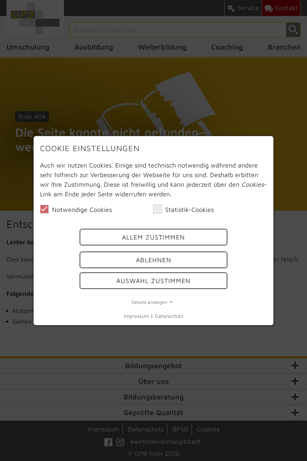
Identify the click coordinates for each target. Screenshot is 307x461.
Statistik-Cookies (189, 209)
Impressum (136, 316)
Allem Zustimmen (153, 237)
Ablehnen (153, 259)
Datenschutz (169, 316)
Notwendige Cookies (82, 209)
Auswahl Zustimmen (153, 280)
